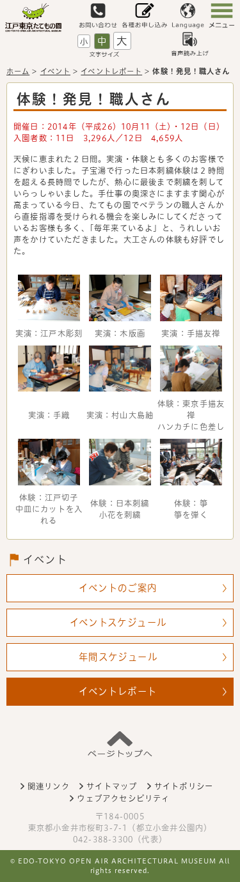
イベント (55, 71)
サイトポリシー (183, 786)
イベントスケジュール (118, 622)
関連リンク (49, 786)
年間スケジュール (118, 657)
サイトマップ (111, 786)
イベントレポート (111, 71)
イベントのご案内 (118, 588)
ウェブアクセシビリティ (123, 798)
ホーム (17, 71)
